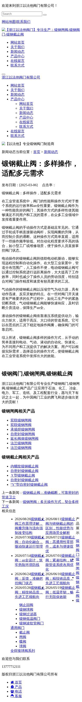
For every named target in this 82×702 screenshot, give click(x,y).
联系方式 (17, 65)
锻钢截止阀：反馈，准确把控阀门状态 (30, 578)
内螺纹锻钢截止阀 (24, 466)
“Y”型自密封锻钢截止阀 (29, 484)
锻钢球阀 (26, 609)
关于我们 (17, 47)
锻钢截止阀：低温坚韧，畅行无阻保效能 (60, 592)
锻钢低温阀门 (29, 618)
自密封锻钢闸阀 (22, 434)
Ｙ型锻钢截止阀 (22, 475)
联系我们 (23, 22)
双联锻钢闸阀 (20, 420)
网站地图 (9, 22)
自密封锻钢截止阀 (24, 471)
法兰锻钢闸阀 (20, 443)
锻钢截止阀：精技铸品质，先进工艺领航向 (60, 578)
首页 (36, 152)
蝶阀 (22, 641)
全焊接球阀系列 (22, 651)
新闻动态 (17, 51)
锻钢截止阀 (77, 587)
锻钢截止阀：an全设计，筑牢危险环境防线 (30, 560)
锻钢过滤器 (28, 614)
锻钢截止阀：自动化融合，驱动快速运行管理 (30, 541)
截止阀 (24, 632)
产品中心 (17, 56)
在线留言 (17, 61)
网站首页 (17, 42)
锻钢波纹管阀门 (31, 623)
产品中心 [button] (17, 99)
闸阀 (22, 637)
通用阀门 (17, 628)
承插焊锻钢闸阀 (22, 429)
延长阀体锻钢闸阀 (24, 438)
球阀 (22, 646)
